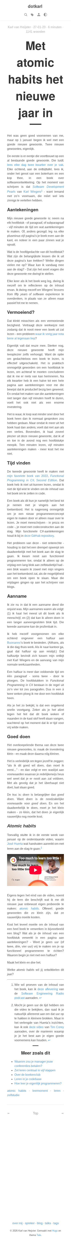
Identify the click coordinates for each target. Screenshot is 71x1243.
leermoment (40, 1090)
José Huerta (15, 843)
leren (57, 1090)
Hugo (55, 1230)
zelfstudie (13, 1095)
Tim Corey (57, 1027)
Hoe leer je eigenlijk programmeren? (38, 1083)
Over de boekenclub (27, 1074)
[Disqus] (35, 1171)
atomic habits (16, 1090)
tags (56, 1223)
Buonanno (14, 642)
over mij (17, 1223)
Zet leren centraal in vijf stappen (35, 1070)
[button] (25, 14)
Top (35, 1113)
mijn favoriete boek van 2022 (27, 475)
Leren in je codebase (28, 1079)
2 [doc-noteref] (41, 847)
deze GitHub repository (39, 535)
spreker (30, 1223)
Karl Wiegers (32, 191)
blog (40, 1223)
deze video (36, 1027)
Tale (39, 1235)
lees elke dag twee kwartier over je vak (35, 164)
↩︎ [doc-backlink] (40, 997)
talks (48, 1223)
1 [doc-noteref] (41, 190)
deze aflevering (48, 989)
